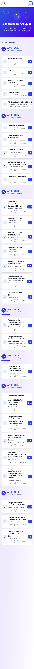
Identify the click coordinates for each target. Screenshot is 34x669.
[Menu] (30, 3)
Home (5, 42)
